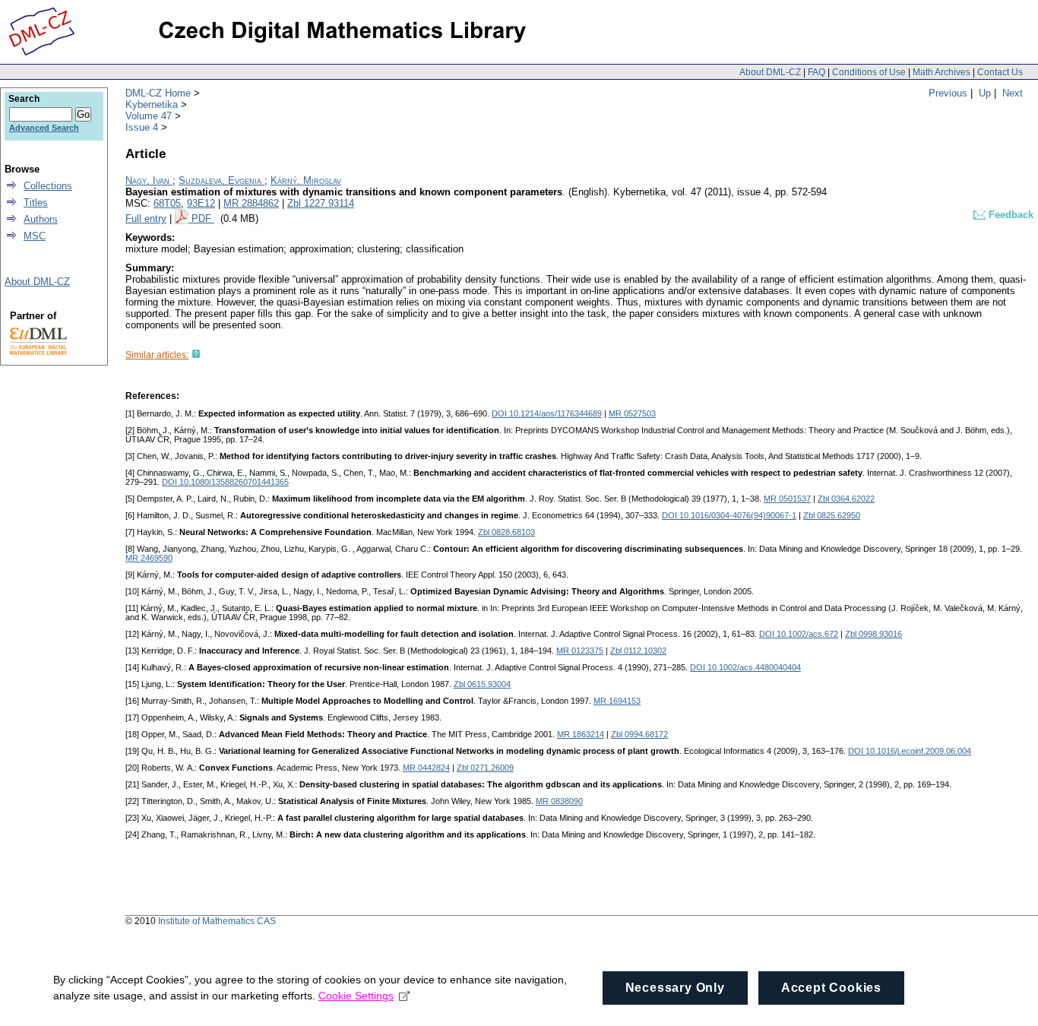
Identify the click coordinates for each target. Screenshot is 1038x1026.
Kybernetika (151, 104)
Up (985, 93)
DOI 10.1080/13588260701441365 (225, 481)
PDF (202, 218)
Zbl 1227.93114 (320, 203)
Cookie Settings (356, 996)
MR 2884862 (251, 203)
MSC (35, 236)
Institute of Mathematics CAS (217, 921)
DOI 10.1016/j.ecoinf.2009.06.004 (909, 750)
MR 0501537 (787, 498)
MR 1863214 (580, 734)
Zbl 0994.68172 (639, 734)
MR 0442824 (426, 767)
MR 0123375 (579, 650)
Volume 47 (148, 116)
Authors (41, 219)
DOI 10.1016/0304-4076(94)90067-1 (729, 515)
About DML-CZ (770, 72)
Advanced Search (44, 127)
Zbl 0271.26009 (485, 767)
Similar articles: (156, 355)
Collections (48, 186)
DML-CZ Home (158, 93)
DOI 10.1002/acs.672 (798, 633)
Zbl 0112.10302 (638, 650)
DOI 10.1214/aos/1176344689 (547, 413)
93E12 (201, 203)
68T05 (167, 203)
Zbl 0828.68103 (506, 532)
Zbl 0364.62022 (846, 498)
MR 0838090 (559, 801)
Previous (948, 93)
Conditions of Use (869, 72)
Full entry (145, 218)
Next (1012, 93)
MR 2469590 (148, 557)
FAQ (816, 72)
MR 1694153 (617, 700)
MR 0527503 (632, 413)
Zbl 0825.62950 (831, 515)
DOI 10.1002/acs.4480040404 (745, 667)
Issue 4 (141, 127)
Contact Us (1000, 72)
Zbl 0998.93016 (873, 633)
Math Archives (941, 72)
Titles (36, 202)
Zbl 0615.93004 (482, 684)
